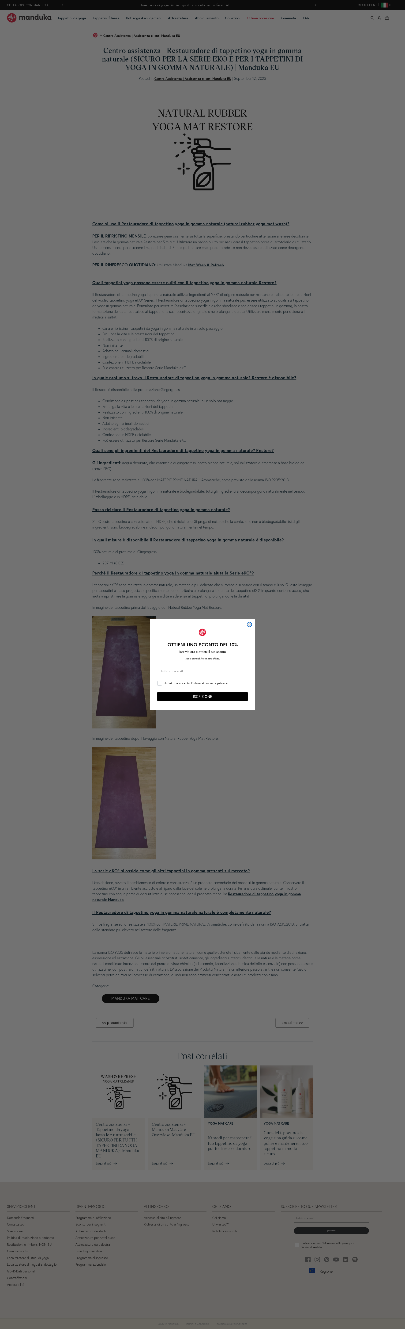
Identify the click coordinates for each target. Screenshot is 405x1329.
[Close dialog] (249, 624)
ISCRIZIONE (202, 696)
